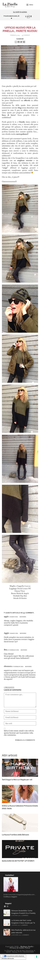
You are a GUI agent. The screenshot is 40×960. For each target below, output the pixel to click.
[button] (16, 42)
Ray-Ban (23, 596)
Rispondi (23, 616)
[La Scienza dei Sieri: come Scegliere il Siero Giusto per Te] (6, 922)
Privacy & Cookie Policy (20, 948)
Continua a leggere (10, 897)
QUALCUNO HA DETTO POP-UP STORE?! (18, 861)
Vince (22, 591)
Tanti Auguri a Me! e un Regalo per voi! (17, 780)
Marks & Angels (22, 593)
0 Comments (24, 915)
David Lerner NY (24, 588)
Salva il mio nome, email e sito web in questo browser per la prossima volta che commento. (19, 733)
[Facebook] (5, 906)
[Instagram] (7, 906)
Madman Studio (26, 946)
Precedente (9, 687)
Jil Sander (23, 598)
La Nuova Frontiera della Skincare (15, 835)
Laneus (27, 586)
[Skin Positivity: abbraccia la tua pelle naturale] (6, 932)
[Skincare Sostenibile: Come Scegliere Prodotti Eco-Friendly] (6, 913)
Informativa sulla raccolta (8, 958)
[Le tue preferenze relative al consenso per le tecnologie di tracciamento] (36, 956)
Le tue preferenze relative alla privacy (15, 956)
